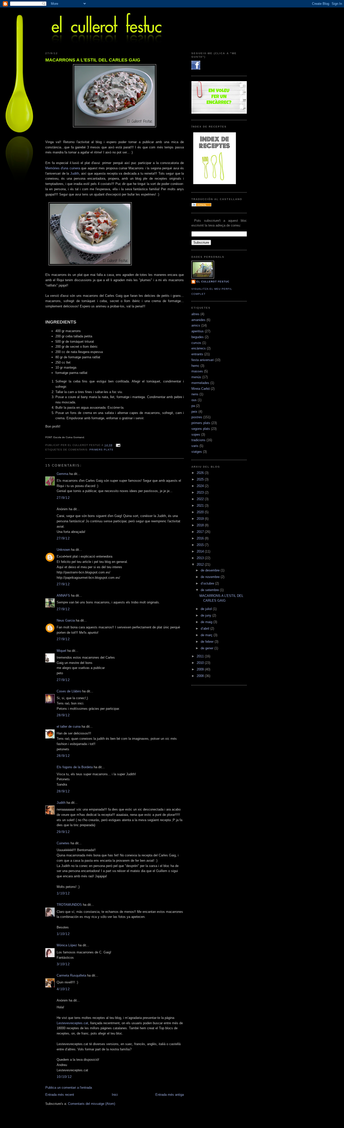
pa (193, 406)
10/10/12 (64, 1077)
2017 (201, 532)
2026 (201, 473)
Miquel (61, 651)
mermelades (200, 383)
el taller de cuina (69, 726)
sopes (195, 434)
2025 (201, 479)
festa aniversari (202, 360)
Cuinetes (63, 843)
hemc (195, 366)
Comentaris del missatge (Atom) (91, 1104)
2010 (201, 663)
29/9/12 (63, 832)
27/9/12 (63, 498)
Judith (74, 173)
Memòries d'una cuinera (62, 168)
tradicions (198, 440)
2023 (201, 492)
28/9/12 (63, 715)
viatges (196, 452)
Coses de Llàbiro (69, 691)
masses (197, 371)
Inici (115, 1095)
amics (195, 325)
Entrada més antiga (169, 1095)
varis (194, 446)
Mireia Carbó (200, 389)
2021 (201, 505)
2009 (201, 669)
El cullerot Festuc (212, 281)
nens (194, 394)
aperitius (197, 331)
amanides (198, 320)
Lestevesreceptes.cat (72, 1023)
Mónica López (67, 945)
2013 (201, 558)
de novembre (211, 577)
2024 (201, 486)
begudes (197, 337)
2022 (201, 499)
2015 (201, 545)
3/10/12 (63, 964)
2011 (201, 656)
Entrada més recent (59, 1095)
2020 (201, 512)
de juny (206, 615)
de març (207, 635)
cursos (196, 343)
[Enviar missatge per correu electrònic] (117, 445)
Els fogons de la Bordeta (75, 767)
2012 (201, 564)
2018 (201, 525)
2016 (201, 538)
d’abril (205, 628)
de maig (207, 622)
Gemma (62, 474)
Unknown (63, 550)
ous (194, 400)
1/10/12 (63, 893)
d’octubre (208, 583)
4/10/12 (63, 989)
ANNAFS (63, 595)
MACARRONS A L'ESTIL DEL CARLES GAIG (92, 59)
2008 (201, 676)
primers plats (101, 449)
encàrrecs (198, 348)
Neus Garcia (66, 620)
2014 (201, 551)
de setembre (210, 590)
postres (196, 417)
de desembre (211, 570)
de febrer (208, 641)
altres (195, 314)
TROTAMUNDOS (69, 905)
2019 (201, 519)
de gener (207, 648)
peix (194, 411)
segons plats (200, 429)
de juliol (207, 609)
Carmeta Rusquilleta (71, 975)
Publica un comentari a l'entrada (68, 1087)
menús (196, 377)
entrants (197, 354)
